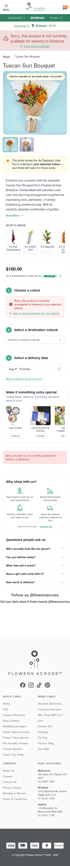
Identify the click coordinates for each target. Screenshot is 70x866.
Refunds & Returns (15, 793)
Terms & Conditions (15, 799)
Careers (8, 776)
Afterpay (43, 732)
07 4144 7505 (46, 798)
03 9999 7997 (46, 781)
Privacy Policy (12, 787)
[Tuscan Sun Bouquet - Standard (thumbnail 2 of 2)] (26, 144)
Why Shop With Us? (50, 715)
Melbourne (15, 17)
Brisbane (38, 18)
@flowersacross (44, 594)
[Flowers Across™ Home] (36, 6)
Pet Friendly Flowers (16, 743)
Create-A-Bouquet (14, 715)
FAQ (5, 709)
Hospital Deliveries (50, 703)
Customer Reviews (49, 709)
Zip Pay (43, 737)
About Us (8, 770)
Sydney (54, 17)
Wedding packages (14, 726)
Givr (40, 720)
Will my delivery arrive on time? (24, 379)
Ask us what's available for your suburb (36, 313)
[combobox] (32, 340)
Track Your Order (13, 754)
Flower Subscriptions (16, 737)
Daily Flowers (11, 720)
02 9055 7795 (46, 815)
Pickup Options (12, 749)
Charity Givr (45, 726)
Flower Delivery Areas (16, 732)
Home (6, 56)
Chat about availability (37, 46)
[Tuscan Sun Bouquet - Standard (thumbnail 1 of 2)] (10, 144)
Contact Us (46, 526)
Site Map (43, 749)
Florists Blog (46, 743)
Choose (16, 435)
